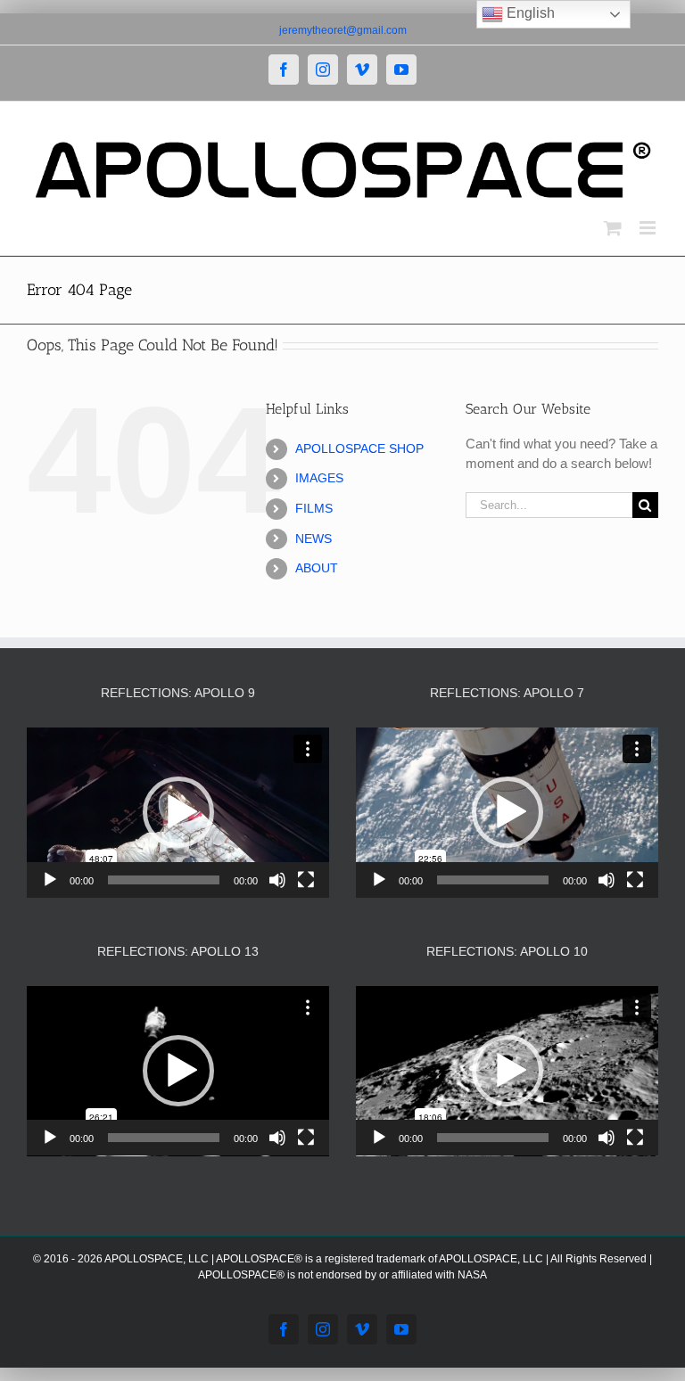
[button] (178, 812)
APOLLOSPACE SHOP (359, 448)
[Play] (50, 880)
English (529, 13)
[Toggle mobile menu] (649, 227)
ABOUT (316, 568)
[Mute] (277, 880)
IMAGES (319, 478)
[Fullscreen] (306, 880)
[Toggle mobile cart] (613, 227)
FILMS (314, 508)
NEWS (313, 538)
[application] (178, 812)
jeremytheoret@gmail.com (343, 30)
